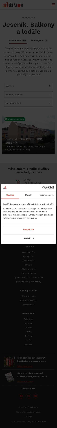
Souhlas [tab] (10, 195)
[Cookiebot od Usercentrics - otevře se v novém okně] (42, 187)
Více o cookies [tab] (47, 195)
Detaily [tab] (28, 195)
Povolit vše (28, 229)
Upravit (27, 238)
